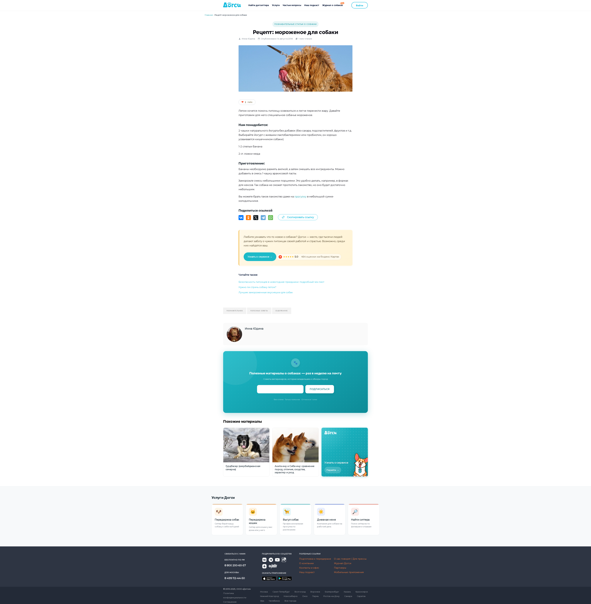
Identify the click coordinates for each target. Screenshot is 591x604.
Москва (264, 592)
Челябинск (274, 601)
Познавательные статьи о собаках (295, 24)
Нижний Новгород (269, 596)
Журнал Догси (342, 563)
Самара (348, 596)
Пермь (315, 596)
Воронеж (315, 592)
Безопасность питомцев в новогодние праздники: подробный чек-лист (281, 282)
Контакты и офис (309, 567)
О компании (306, 563)
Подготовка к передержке (315, 558)
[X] (255, 217)
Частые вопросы (292, 5)
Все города (290, 601)
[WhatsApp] (270, 217)
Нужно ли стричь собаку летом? (257, 287)
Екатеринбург (332, 592)
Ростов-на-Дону (331, 596)
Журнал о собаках (332, 5)
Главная (209, 15)
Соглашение (230, 602)
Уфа (262, 601)
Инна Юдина (248, 38)
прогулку (300, 196)
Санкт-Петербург (281, 592)
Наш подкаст (311, 5)
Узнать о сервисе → (260, 256)
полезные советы (259, 311)
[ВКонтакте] (241, 217)
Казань (347, 592)
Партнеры (340, 567)
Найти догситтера (258, 5)
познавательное (235, 311)
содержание (281, 311)
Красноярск (362, 592)
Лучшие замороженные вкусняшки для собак (266, 292)
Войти (359, 5)
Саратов (361, 596)
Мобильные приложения (349, 572)
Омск (305, 596)
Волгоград (300, 592)
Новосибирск (291, 596)
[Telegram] (263, 217)
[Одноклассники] (248, 217)
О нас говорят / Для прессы (350, 558)
